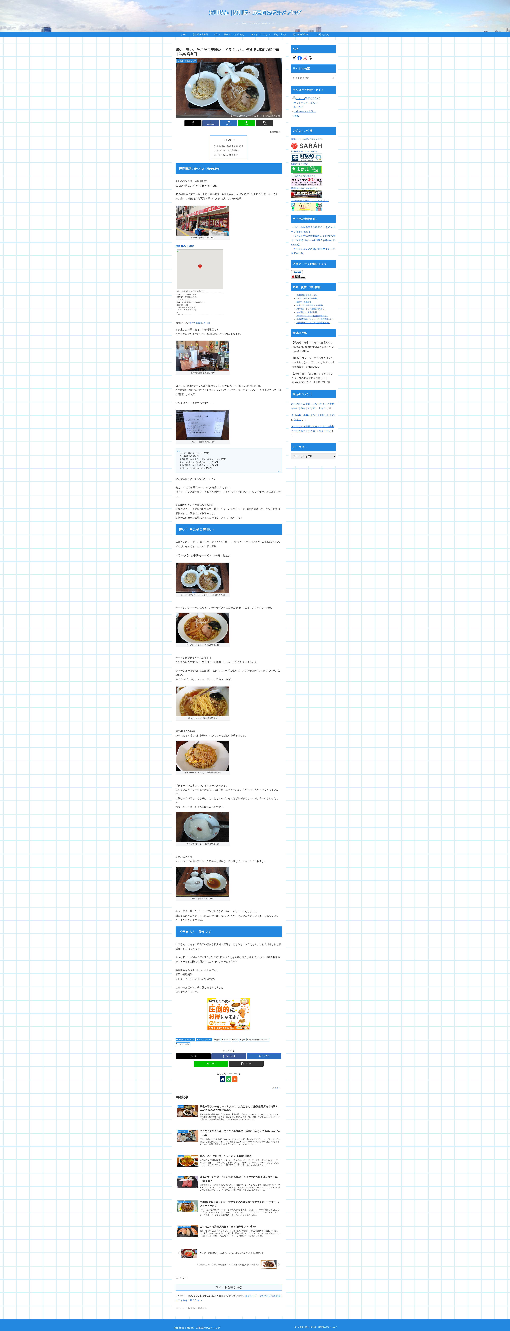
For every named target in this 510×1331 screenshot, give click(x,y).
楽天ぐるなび (312, 98)
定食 (218, 1040)
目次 (224, 140)
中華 (236, 1040)
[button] (264, 123)
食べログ (298, 107)
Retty (296, 115)
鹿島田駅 (199, 323)
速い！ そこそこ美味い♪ (227, 150)
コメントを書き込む (228, 1287)
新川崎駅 (207, 323)
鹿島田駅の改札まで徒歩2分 (229, 146)
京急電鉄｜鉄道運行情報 (306, 312)
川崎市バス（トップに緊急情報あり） (312, 316)
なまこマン (325, 431)
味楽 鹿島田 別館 (185, 246)
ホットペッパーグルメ (306, 103)
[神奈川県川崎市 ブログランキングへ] (298, 276)
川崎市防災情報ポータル (306, 295)
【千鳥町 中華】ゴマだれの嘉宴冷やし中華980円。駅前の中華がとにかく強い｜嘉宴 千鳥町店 (313, 347)
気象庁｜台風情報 (303, 302)
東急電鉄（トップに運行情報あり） (311, 309)
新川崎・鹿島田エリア (186, 1040)
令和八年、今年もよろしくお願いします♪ (313, 415)
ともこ (322, 408)
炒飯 (243, 1040)
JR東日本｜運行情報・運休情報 (309, 305)
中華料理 (191, 323)
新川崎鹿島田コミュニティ (258, 1040)
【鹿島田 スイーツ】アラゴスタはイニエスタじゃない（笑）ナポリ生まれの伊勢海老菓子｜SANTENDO (313, 362)
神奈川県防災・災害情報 (306, 298)
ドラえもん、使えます (227, 155)
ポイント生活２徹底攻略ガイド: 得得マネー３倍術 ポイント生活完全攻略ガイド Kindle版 (313, 240)
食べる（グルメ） (205, 1040)
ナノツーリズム (184, 1044)
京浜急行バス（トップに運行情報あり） (313, 323)
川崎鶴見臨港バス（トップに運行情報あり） (315, 319)
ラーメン (227, 1040)
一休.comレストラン (305, 111)
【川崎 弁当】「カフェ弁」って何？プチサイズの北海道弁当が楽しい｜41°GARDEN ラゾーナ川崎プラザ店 (312, 378)
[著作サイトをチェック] (222, 1079)
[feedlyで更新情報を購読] (228, 1079)
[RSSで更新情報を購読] (234, 1079)
